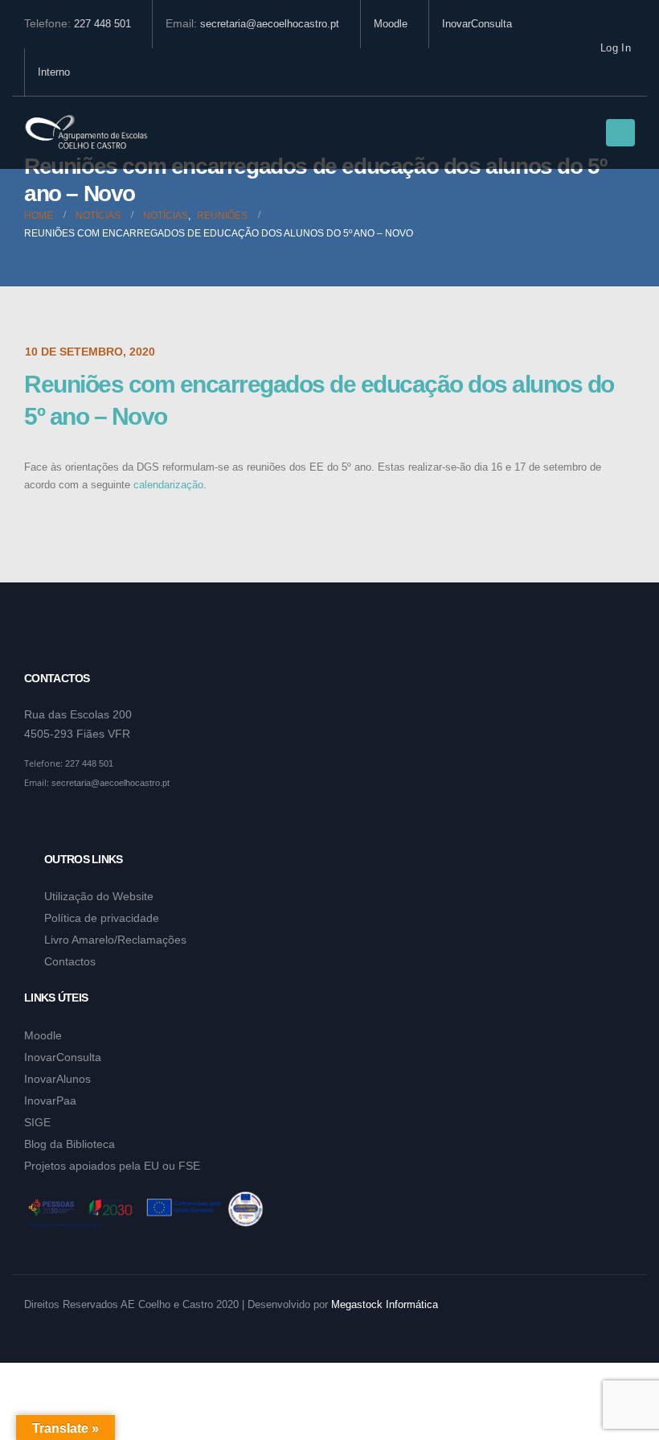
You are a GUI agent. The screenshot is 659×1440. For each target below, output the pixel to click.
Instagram (68, 822)
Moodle (390, 24)
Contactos (70, 961)
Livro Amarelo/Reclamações (115, 939)
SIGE (37, 1122)
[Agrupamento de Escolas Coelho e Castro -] (86, 133)
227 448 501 (102, 24)
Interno (54, 72)
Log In (615, 48)
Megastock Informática (384, 1304)
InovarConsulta (477, 24)
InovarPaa (50, 1100)
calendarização (168, 485)
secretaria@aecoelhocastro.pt (269, 24)
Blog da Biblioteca (69, 1144)
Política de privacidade (101, 917)
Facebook (38, 822)
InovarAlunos (57, 1078)
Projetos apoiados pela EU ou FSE (112, 1165)
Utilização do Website (98, 896)
